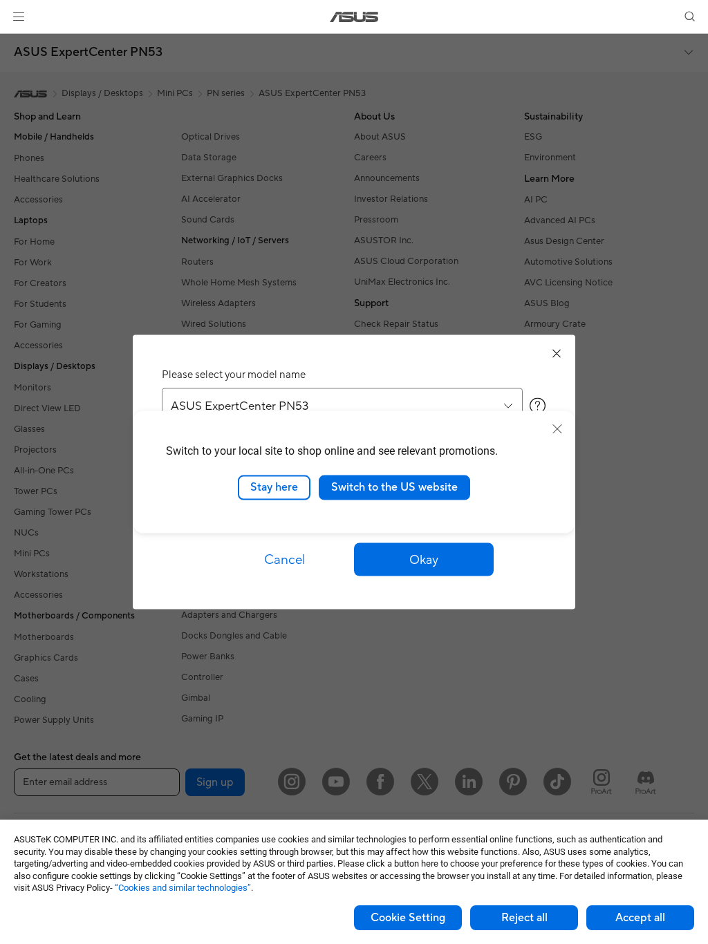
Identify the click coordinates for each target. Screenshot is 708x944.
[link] (354, 17)
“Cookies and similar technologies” (183, 887)
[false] (424, 559)
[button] (18, 16)
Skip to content (16, 42)
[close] (557, 429)
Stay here (274, 487)
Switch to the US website (394, 487)
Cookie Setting (408, 918)
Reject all (524, 918)
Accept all (640, 918)
